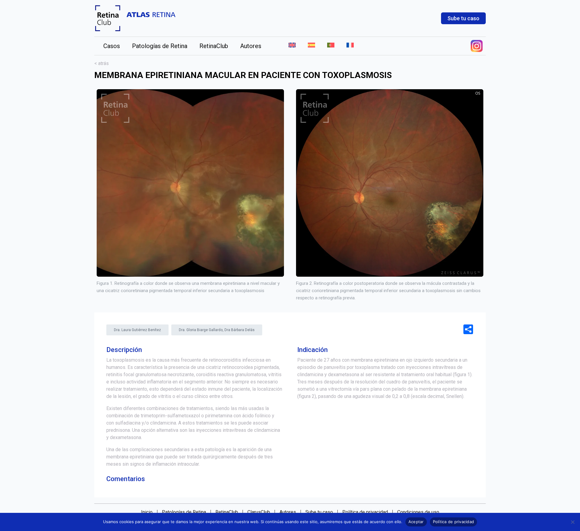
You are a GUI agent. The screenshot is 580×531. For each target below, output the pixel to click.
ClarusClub (258, 512)
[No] (572, 522)
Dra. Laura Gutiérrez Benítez (137, 330)
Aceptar (416, 521)
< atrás (101, 63)
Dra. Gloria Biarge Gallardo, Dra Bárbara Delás (217, 330)
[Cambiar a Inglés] (292, 46)
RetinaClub (213, 46)
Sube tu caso (463, 18)
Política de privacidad (365, 512)
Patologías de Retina (159, 46)
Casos (111, 46)
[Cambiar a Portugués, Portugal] (330, 46)
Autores (250, 46)
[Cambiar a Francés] (347, 46)
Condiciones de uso (418, 512)
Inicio (147, 512)
